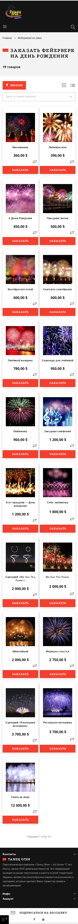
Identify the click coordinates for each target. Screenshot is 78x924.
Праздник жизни (57, 218)
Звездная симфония (57, 431)
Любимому (20, 431)
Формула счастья (57, 651)
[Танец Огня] (39, 12)
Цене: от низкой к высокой (21, 96)
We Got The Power (57, 577)
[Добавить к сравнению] (34, 161)
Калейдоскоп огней (20, 289)
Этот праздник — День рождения (20, 504)
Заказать (20, 170)
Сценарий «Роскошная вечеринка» (20, 724)
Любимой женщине (20, 360)
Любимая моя (58, 147)
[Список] (72, 85)
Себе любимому (57, 502)
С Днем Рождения (20, 218)
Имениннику (20, 147)
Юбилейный (20, 651)
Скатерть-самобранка (57, 289)
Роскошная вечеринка (57, 722)
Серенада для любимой (57, 360)
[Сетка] (64, 85)
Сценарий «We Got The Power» (20, 578)
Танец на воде (20, 797)
